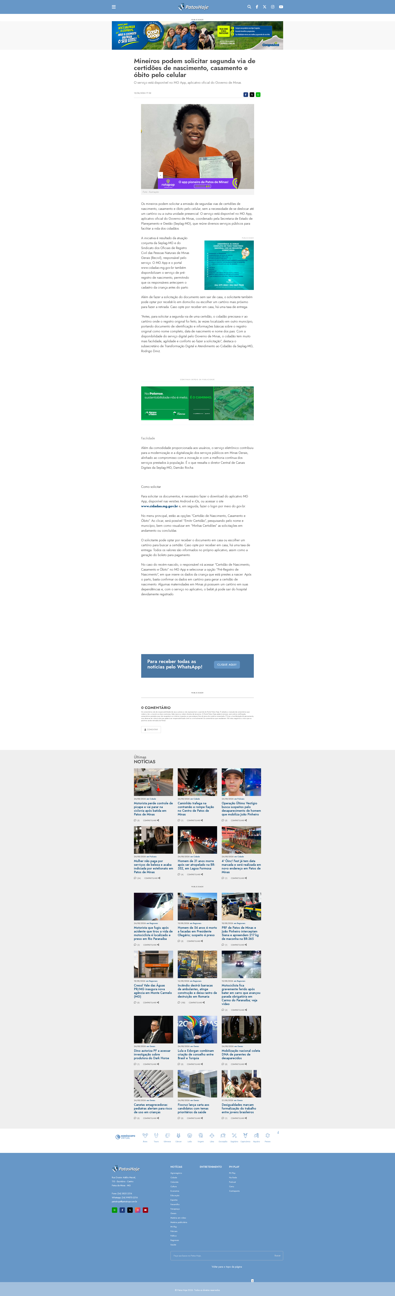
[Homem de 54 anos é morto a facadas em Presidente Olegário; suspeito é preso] (197, 906)
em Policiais (239, 799)
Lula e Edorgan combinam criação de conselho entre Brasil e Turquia (196, 1054)
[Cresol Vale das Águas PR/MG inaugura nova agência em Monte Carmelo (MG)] (153, 964)
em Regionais (152, 923)
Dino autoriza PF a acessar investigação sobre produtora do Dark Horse (152, 1054)
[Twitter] (264, 7)
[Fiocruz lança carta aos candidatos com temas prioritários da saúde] (197, 1083)
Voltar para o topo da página (227, 1267)
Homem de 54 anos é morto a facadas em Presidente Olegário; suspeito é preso (197, 931)
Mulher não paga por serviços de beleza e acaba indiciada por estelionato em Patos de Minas (153, 866)
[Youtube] (281, 7)
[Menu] (114, 7)
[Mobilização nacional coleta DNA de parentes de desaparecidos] (241, 1029)
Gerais (173, 1213)
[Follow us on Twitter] (130, 1210)
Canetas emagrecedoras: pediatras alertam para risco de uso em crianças (153, 1108)
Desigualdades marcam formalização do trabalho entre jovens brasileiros (239, 1108)
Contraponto (234, 1190)
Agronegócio (176, 1173)
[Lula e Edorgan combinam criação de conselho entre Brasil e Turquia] (197, 1029)
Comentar (152, 729)
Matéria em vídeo (178, 1217)
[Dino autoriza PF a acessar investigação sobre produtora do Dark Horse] (153, 1029)
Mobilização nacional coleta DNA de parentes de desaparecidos (241, 1054)
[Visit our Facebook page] (122, 1210)
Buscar (278, 1255)
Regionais (174, 1240)
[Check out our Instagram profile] (137, 1210)
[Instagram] (272, 7)
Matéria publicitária (178, 1222)
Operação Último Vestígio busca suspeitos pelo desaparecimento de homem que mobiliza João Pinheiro (241, 809)
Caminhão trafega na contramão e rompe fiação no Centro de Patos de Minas (196, 809)
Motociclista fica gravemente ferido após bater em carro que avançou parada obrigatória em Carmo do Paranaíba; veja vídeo (241, 994)
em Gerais (151, 1046)
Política (173, 1235)
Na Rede (233, 1177)
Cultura (173, 1186)
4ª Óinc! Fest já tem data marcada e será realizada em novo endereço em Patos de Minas (241, 866)
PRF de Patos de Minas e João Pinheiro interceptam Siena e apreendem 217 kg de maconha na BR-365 (240, 933)
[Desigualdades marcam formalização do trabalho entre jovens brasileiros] (241, 1083)
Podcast (232, 1182)
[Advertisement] (197, 1289)
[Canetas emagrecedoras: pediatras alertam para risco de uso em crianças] (153, 1083)
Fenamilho (174, 1204)
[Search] (249, 7)
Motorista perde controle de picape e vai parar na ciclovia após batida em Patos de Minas (153, 809)
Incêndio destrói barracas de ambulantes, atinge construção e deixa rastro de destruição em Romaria (197, 991)
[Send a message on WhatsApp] (114, 1210)
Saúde (173, 1244)
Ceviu (231, 1186)
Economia (174, 1190)
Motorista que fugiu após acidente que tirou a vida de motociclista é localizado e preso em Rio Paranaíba (153, 933)
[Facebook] (257, 7)
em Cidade (151, 799)
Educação (174, 1195)
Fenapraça (175, 1208)
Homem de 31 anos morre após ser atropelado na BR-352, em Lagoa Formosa (196, 865)
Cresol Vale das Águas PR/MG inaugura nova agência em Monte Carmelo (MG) (153, 991)
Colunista (174, 1182)
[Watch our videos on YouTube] (145, 1210)
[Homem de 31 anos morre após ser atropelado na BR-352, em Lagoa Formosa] (197, 840)
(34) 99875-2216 (130, 1197)
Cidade (173, 1177)
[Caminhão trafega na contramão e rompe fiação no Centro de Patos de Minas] (197, 782)
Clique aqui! (227, 665)
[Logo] (193, 6)
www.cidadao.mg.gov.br (159, 506)
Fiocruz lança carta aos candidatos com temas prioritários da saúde (193, 1108)
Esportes (173, 1199)
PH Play (173, 1226)
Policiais (173, 1231)
